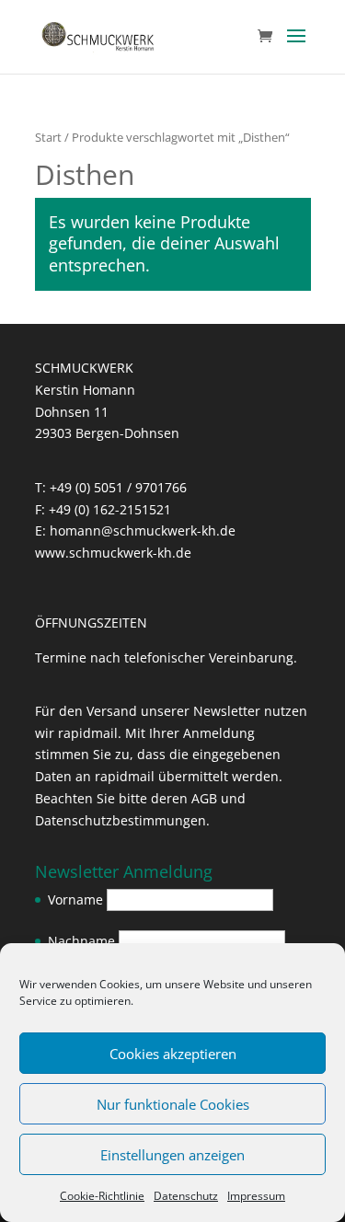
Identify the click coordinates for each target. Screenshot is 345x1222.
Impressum (256, 1196)
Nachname (81, 941)
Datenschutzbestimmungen (120, 820)
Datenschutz (186, 1196)
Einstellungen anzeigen (172, 1155)
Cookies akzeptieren (172, 1053)
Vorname (75, 899)
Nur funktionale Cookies (173, 1104)
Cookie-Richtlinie (102, 1196)
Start (48, 137)
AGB (204, 798)
